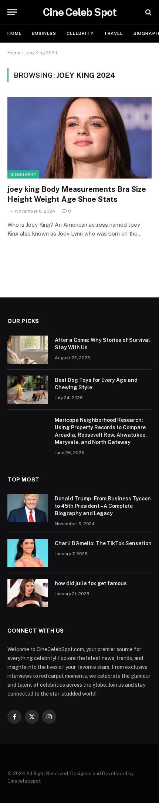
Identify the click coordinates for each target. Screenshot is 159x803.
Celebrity (80, 33)
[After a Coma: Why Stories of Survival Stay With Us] (27, 350)
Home (14, 33)
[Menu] (12, 12)
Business (44, 33)
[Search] (148, 12)
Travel (113, 33)
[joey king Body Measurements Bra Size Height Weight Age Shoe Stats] (79, 137)
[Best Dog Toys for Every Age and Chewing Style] (27, 390)
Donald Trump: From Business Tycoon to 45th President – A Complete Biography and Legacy (103, 506)
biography (23, 174)
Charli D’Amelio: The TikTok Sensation (103, 543)
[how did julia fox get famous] (27, 593)
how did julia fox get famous (91, 583)
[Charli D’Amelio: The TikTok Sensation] (27, 553)
